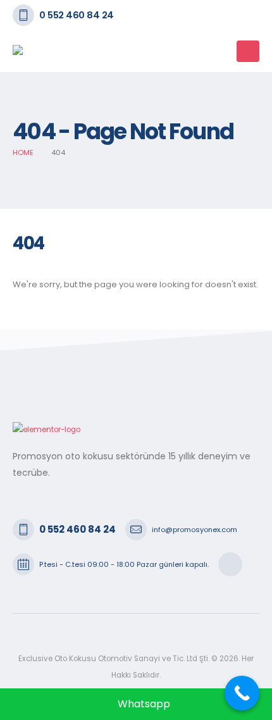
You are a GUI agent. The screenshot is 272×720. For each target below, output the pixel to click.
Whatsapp (142, 704)
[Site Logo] (44, 51)
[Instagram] (230, 564)
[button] (222, 51)
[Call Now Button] (242, 693)
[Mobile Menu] (248, 51)
